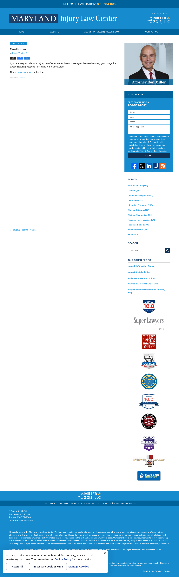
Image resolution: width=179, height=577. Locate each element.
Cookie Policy (63, 559)
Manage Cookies (78, 566)
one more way (24, 72)
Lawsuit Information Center (141, 266)
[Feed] (163, 166)
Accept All (17, 566)
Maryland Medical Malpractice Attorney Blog (146, 291)
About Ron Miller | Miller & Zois (102, 32)
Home (21, 32)
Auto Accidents (138, 185)
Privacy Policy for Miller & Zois (84, 503)
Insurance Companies (140, 195)
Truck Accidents (138, 230)
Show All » (133, 234)
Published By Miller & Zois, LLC (158, 18)
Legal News (135, 200)
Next (33, 230)
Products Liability (138, 225)
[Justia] (156, 166)
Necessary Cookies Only (48, 566)
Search (167, 250)
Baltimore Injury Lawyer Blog (142, 278)
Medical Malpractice (140, 215)
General (22, 78)
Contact (151, 32)
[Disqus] (65, 114)
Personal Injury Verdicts (141, 220)
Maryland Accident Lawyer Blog (143, 284)
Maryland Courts (138, 210)
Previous (15, 230)
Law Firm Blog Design (156, 571)
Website (54, 32)
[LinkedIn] (149, 166)
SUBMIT (148, 156)
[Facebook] (134, 166)
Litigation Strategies (140, 205)
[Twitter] (142, 166)
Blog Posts (131, 503)
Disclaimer (63, 503)
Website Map (118, 503)
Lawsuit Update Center (139, 272)
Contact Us (106, 503)
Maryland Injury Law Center (63, 18)
